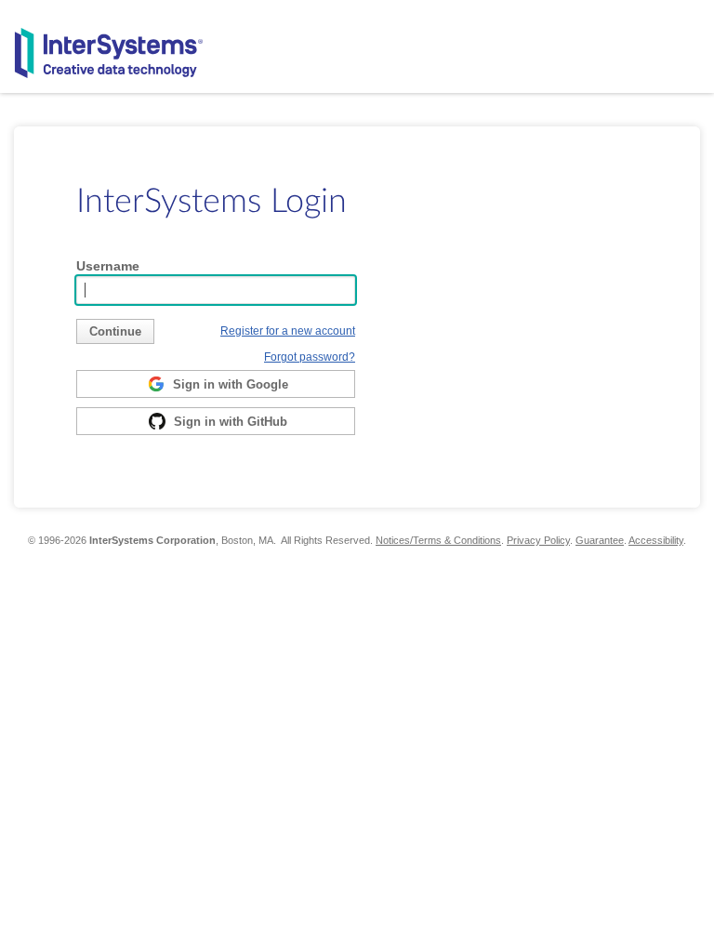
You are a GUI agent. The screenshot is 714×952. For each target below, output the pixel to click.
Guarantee (599, 540)
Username (107, 265)
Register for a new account (287, 330)
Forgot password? (309, 356)
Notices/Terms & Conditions (438, 540)
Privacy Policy (538, 540)
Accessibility (655, 540)
